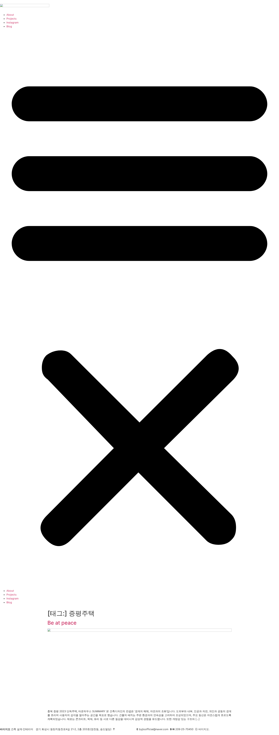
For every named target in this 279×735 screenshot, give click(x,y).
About (10, 14)
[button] (139, 308)
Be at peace (62, 623)
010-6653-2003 (125, 729)
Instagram (12, 22)
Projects (11, 18)
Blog (9, 26)
